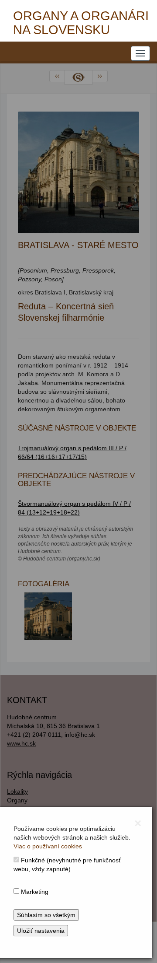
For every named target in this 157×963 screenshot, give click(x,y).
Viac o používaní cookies (48, 846)
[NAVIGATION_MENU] (140, 53)
